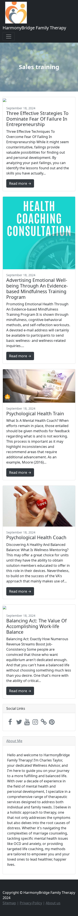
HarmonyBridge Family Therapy (34, 28)
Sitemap (9, 903)
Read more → (20, 183)
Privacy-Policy (31, 903)
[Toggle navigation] (9, 36)
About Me (14, 740)
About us (53, 903)
